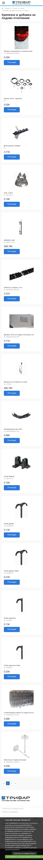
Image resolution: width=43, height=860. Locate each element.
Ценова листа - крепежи (13, 98)
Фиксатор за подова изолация (15, 760)
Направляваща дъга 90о (13, 429)
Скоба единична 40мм (12, 665)
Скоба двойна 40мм (11, 571)
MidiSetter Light (9, 240)
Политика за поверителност (13, 809)
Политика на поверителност (24, 853)
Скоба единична (10, 618)
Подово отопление (18, 8)
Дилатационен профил (12, 146)
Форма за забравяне (10, 812)
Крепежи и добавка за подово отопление (15, 10)
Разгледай (11, 62)
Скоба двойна (9, 524)
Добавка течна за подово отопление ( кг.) (19, 335)
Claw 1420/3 (8, 193)
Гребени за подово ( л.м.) (13, 287)
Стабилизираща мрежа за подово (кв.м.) (19, 713)
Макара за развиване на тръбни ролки (18, 51)
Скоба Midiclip (9, 476)
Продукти (8, 8)
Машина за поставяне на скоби (15, 382)
